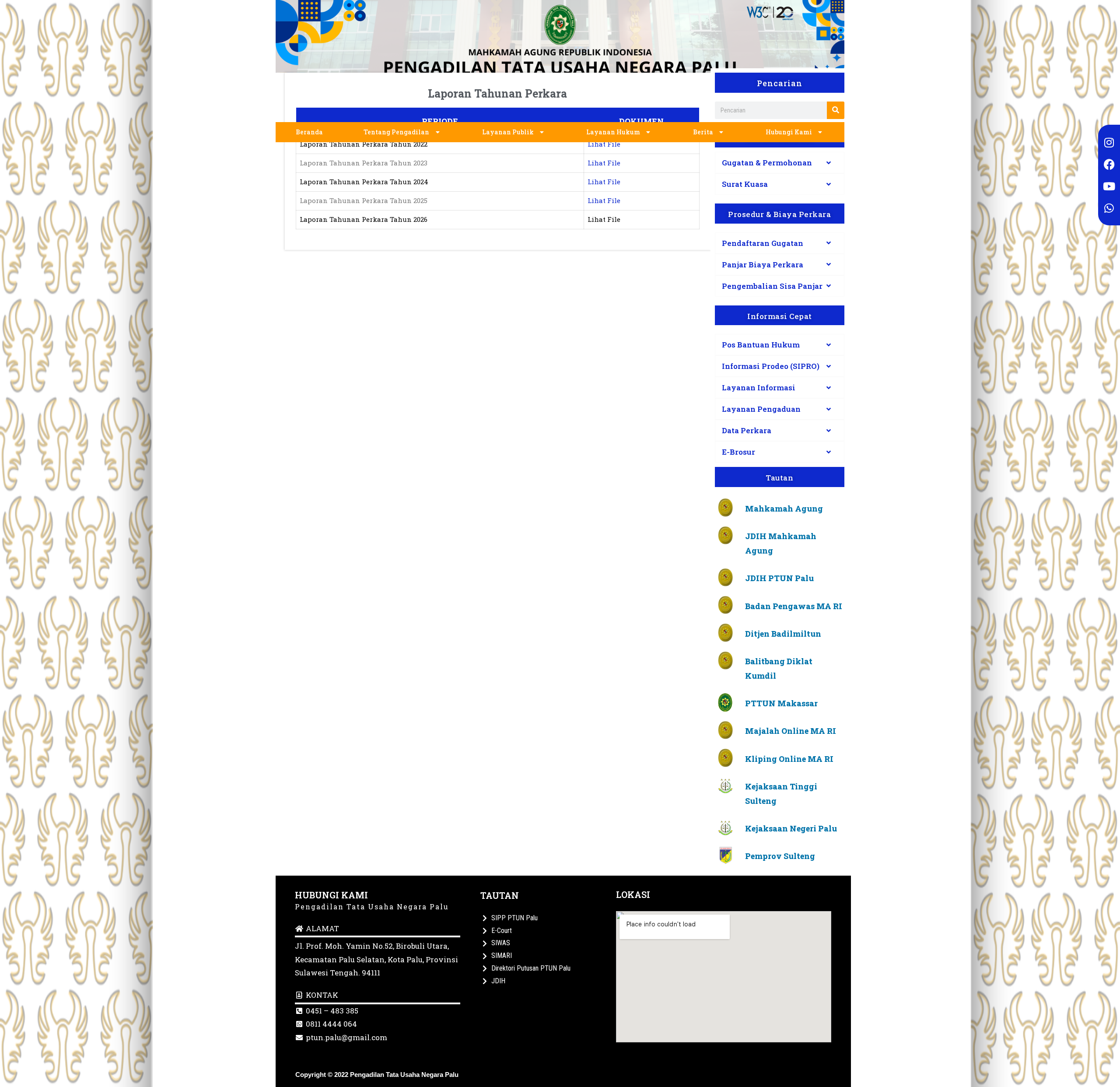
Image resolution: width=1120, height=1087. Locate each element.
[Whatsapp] (1109, 208)
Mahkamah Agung (784, 508)
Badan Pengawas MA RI (793, 606)
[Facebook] (1109, 164)
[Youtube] (1109, 186)
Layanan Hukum (613, 132)
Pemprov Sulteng (780, 856)
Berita (703, 132)
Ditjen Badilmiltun (783, 633)
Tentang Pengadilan (396, 132)
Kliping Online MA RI (789, 759)
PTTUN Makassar (781, 703)
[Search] (835, 110)
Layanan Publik (508, 132)
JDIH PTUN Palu (779, 578)
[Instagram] (1109, 142)
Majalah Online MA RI (790, 731)
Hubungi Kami (789, 132)
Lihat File (604, 144)
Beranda (309, 132)
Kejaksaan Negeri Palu (791, 828)
